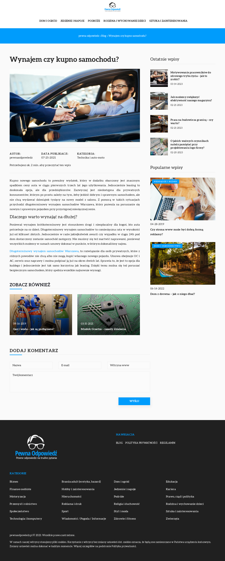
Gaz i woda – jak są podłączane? (33, 329)
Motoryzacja (18, 496)
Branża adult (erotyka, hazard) (81, 481)
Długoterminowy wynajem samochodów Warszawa (44, 251)
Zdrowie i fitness (125, 518)
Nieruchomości (71, 496)
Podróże (94, 21)
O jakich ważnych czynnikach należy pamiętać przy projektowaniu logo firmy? (190, 144)
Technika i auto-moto (90, 157)
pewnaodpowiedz (21, 157)
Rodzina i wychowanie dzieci (125, 21)
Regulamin (167, 443)
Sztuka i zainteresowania (168, 21)
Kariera (171, 489)
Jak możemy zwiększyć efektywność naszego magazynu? (191, 99)
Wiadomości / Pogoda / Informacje (84, 518)
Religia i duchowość (127, 504)
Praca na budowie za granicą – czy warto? (192, 122)
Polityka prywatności (141, 443)
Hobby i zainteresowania (78, 489)
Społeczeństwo (19, 511)
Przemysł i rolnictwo (23, 504)
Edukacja (172, 481)
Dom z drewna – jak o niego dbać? (172, 294)
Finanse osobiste (20, 489)
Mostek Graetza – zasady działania (103, 329)
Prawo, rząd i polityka (180, 496)
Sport (65, 511)
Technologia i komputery (26, 518)
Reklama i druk (72, 504)
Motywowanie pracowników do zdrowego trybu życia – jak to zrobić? (191, 76)
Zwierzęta (172, 518)
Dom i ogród (48, 21)
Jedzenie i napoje (72, 21)
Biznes (14, 481)
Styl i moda (121, 511)
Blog (119, 443)
